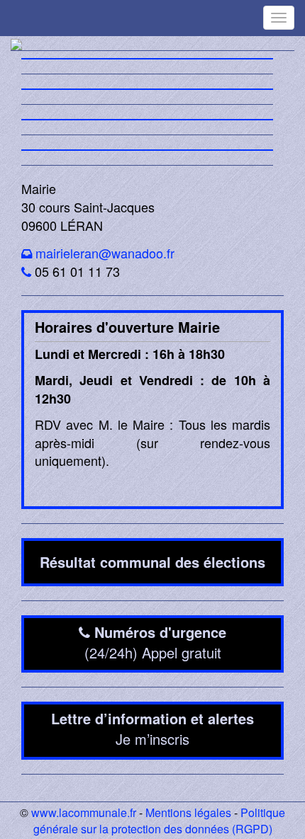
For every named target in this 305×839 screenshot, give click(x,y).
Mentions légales (188, 812)
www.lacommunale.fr (83, 812)
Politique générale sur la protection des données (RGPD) (159, 820)
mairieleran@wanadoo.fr (104, 253)
